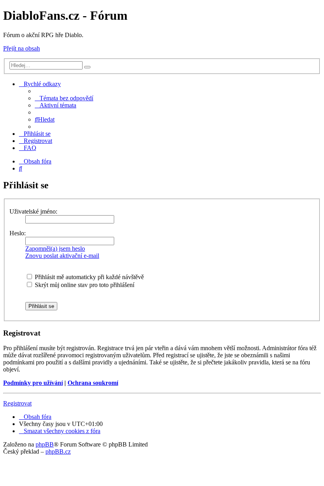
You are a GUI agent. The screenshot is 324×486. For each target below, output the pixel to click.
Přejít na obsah (21, 48)
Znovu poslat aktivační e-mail (62, 255)
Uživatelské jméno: (33, 211)
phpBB (45, 444)
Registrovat (17, 403)
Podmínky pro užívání (33, 382)
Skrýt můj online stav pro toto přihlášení (83, 284)
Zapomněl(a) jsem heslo (55, 248)
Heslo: (17, 233)
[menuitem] (64, 98)
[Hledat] (87, 67)
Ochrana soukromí (93, 382)
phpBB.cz (58, 451)
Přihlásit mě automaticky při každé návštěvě (88, 277)
